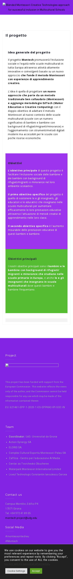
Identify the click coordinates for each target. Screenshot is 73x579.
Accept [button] (36, 571)
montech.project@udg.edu (21, 518)
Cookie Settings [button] (16, 571)
